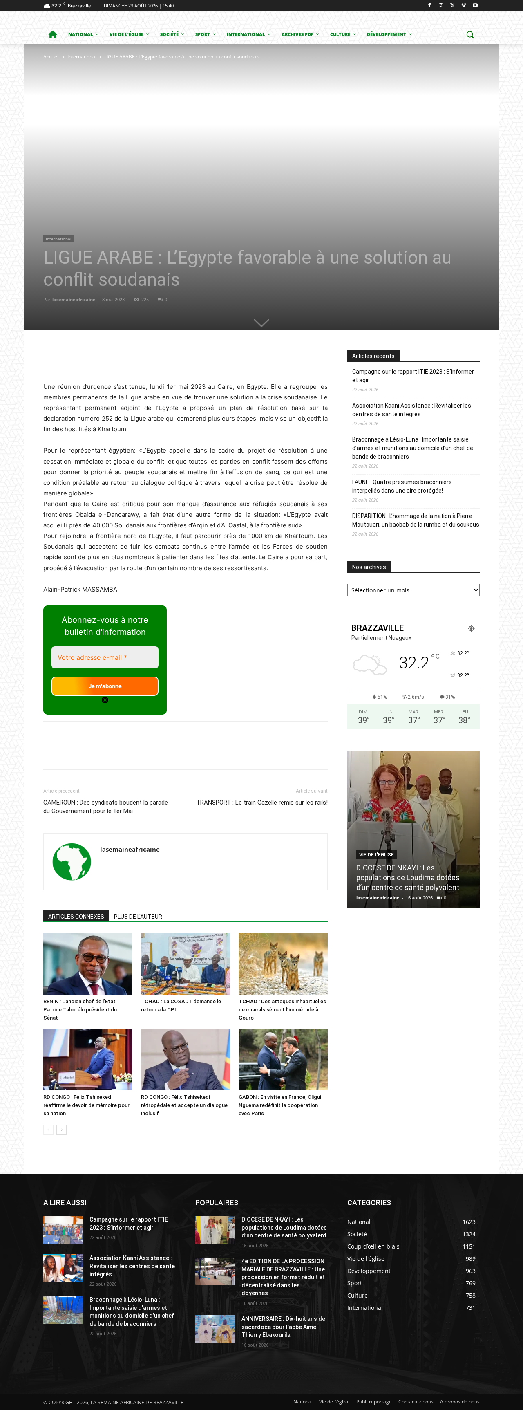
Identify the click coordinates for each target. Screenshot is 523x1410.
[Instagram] (441, 6)
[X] (452, 6)
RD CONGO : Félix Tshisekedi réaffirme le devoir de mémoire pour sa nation (86, 1105)
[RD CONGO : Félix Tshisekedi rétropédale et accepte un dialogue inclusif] (185, 1059)
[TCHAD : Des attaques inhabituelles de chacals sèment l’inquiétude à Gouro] (283, 964)
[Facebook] (429, 6)
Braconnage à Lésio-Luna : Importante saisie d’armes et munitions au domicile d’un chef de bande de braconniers (412, 448)
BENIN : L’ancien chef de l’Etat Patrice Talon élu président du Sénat (80, 1009)
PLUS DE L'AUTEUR (138, 916)
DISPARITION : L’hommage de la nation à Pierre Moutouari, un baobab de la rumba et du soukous (415, 520)
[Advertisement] (151, 122)
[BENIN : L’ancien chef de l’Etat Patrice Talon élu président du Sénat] (87, 964)
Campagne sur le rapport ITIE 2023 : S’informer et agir (413, 375)
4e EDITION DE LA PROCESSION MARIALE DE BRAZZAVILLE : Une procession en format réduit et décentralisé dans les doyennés (283, 1277)
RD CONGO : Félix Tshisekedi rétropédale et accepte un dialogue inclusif (184, 1105)
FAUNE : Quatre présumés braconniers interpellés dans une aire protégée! (402, 486)
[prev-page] (48, 1130)
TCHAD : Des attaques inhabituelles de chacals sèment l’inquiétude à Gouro (282, 1009)
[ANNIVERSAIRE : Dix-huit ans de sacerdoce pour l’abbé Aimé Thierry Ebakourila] (215, 1329)
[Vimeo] (463, 6)
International (81, 56)
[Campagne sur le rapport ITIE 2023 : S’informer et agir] (63, 1230)
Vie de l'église (376, 855)
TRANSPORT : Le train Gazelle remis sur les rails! (262, 802)
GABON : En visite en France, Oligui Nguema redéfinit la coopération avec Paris (280, 1105)
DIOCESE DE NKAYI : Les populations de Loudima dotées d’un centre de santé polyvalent (408, 877)
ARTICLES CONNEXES (76, 916)
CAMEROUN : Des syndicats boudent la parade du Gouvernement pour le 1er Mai (105, 807)
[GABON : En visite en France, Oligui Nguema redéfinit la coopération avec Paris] (283, 1059)
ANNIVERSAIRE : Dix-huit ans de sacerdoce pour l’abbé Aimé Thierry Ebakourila (283, 1327)
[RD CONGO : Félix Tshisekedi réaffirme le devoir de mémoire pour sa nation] (87, 1059)
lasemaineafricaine (74, 299)
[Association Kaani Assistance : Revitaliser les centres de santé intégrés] (63, 1268)
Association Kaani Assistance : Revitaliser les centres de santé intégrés (411, 409)
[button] (470, 34)
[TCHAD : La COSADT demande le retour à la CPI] (185, 964)
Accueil (51, 56)
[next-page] (61, 1130)
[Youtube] (475, 6)
